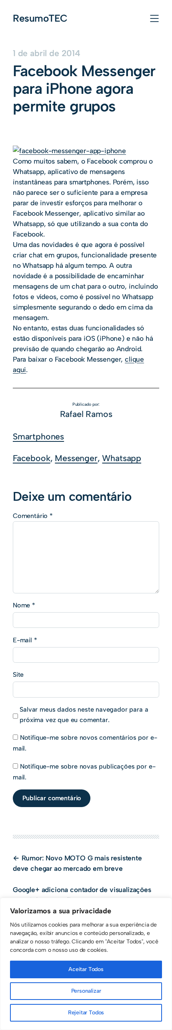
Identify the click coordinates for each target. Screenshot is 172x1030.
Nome (24, 605)
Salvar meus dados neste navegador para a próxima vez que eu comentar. (84, 715)
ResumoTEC (40, 18)
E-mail (25, 640)
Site (18, 674)
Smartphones (38, 436)
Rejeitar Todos (86, 1012)
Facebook (31, 458)
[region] (86, 964)
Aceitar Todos (86, 969)
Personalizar (86, 991)
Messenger (76, 458)
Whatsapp (121, 458)
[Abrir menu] (154, 18)
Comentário (33, 516)
